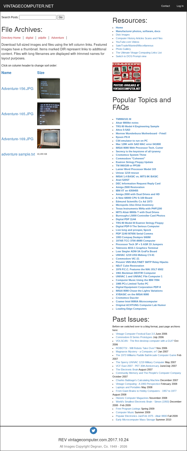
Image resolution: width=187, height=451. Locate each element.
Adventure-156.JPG (17, 88)
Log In (180, 6)
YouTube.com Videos (127, 42)
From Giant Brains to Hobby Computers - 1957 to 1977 (146, 391)
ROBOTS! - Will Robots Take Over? (136, 348)
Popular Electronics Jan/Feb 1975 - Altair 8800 (141, 416)
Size (40, 72)
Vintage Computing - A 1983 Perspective (138, 383)
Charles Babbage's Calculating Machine (138, 380)
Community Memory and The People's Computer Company (148, 373)
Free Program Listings (128, 408)
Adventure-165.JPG (17, 113)
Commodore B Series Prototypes (134, 337)
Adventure (57, 37)
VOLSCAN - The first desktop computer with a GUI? (145, 340)
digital (29, 37)
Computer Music (125, 412)
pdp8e (42, 37)
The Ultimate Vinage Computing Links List (139, 52)
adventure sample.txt (18, 154)
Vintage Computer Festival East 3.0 (135, 333)
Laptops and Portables (128, 387)
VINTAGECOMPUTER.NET (28, 6)
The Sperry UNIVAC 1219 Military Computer (140, 362)
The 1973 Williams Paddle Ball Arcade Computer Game (146, 355)
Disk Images (123, 34)
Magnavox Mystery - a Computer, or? (136, 351)
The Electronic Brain (127, 369)
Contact (165, 6)
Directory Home (11, 37)
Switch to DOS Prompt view (131, 56)
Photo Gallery (123, 49)
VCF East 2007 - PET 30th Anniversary (137, 365)
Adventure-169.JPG (17, 138)
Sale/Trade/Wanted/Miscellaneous (134, 45)
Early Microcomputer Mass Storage (135, 419)
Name (6, 72)
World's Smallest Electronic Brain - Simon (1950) (142, 401)
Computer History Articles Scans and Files (139, 38)
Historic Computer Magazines (132, 398)
